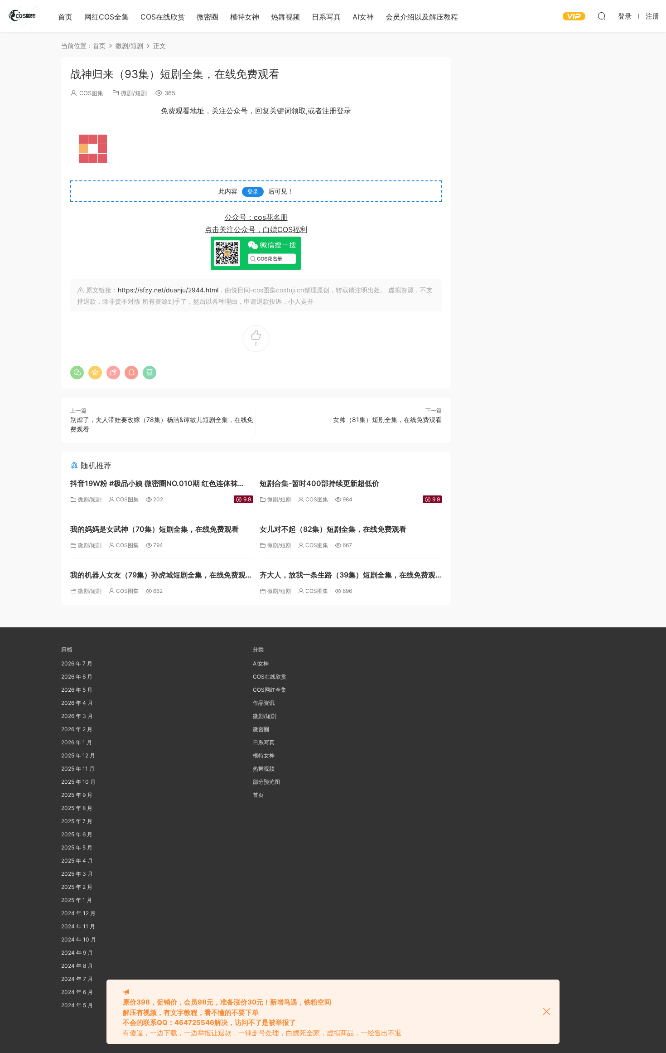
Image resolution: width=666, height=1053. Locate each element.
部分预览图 (266, 781)
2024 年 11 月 (78, 926)
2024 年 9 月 (77, 952)
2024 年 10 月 (78, 939)
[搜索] (601, 15)
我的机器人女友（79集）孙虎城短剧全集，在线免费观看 (158, 576)
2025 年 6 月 (76, 834)
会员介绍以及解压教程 (422, 16)
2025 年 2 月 (76, 886)
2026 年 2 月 (76, 729)
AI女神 (363, 16)
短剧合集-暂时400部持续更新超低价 (319, 483)
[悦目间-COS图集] (23, 16)
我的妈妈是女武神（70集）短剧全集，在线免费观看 (154, 529)
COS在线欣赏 (162, 16)
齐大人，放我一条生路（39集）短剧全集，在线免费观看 (347, 576)
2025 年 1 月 (76, 900)
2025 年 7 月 (76, 821)
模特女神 (244, 16)
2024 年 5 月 (77, 1005)
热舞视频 (285, 16)
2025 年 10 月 (78, 781)
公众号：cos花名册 (256, 217)
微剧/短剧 (134, 93)
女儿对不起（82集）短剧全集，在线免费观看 (333, 529)
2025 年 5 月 (76, 847)
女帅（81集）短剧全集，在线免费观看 (387, 419)
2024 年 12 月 (78, 913)
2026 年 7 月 (76, 663)
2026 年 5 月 (76, 689)
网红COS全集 (106, 16)
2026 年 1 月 (76, 742)
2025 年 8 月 (76, 808)
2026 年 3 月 (77, 716)
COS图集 (91, 93)
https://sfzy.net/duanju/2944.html (168, 290)
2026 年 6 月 (76, 676)
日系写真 (326, 16)
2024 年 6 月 (77, 992)
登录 (252, 191)
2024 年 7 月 (77, 978)
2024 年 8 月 (77, 965)
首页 (65, 16)
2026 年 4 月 (77, 702)
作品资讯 (264, 702)
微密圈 (207, 16)
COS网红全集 (269, 689)
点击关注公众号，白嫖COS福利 (256, 229)
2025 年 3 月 (77, 873)
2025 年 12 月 (78, 755)
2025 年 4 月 (77, 860)
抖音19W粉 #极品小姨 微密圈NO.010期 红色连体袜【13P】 (154, 484)
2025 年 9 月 (76, 794)
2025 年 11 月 (78, 768)
